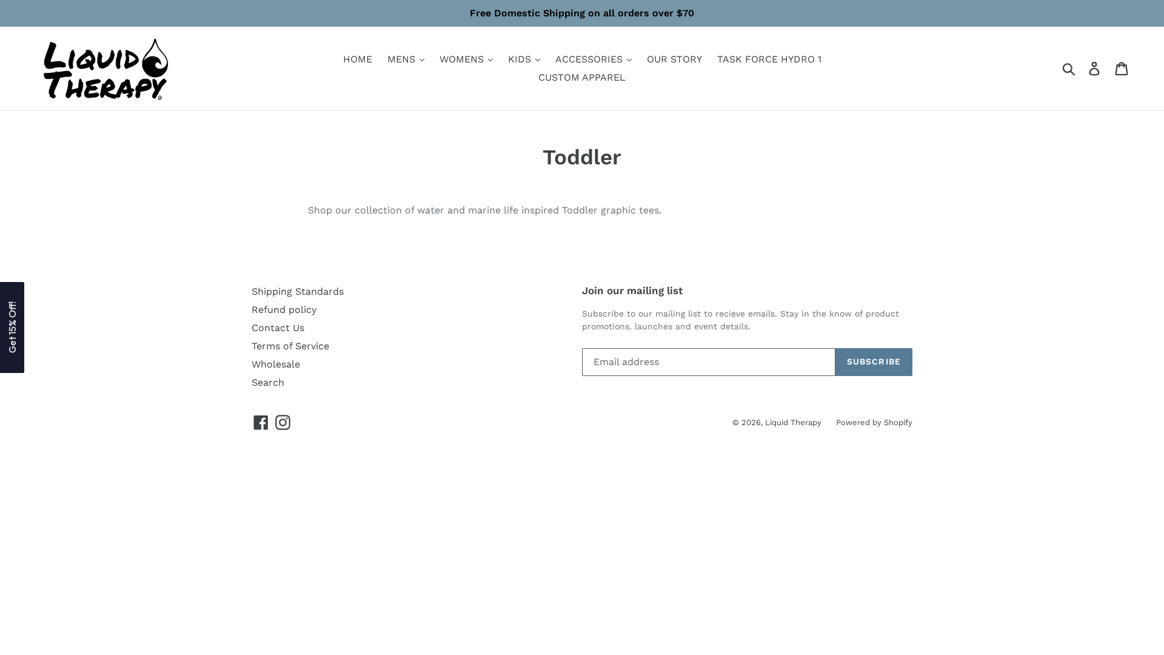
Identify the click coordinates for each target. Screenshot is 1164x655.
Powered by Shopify (874, 422)
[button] (12, 327)
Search (268, 382)
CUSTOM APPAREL (582, 77)
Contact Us (278, 328)
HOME (357, 59)
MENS (402, 59)
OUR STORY (674, 59)
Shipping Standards (298, 291)
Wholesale (276, 364)
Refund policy (284, 309)
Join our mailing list (632, 290)
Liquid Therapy (794, 422)
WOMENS (463, 59)
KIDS (521, 59)
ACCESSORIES (590, 59)
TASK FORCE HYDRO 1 (769, 59)
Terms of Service (290, 346)
